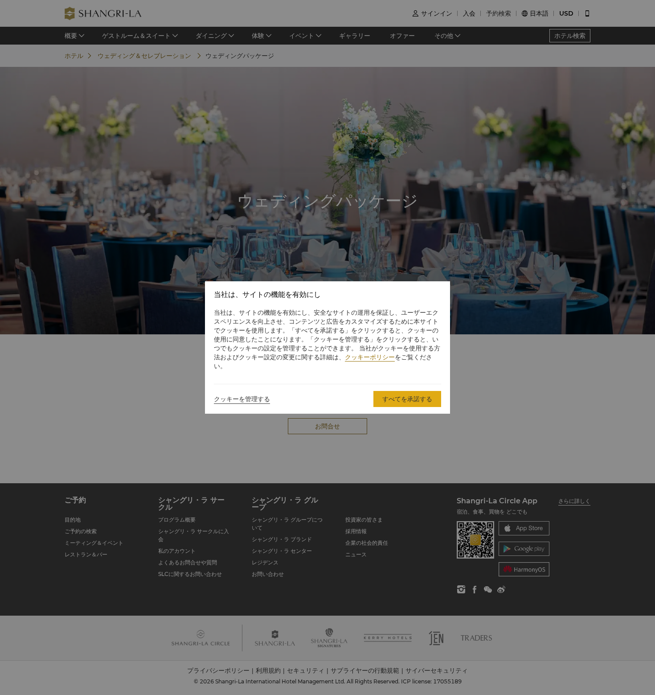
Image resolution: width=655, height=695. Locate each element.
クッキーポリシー (370, 357)
